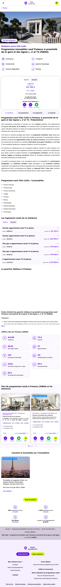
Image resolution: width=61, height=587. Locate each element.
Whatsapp (36, 107)
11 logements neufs (30, 97)
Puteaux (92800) (30, 532)
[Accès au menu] (3, 3)
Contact (30, 107)
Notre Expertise (15, 570)
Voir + (25, 440)
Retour (5, 8)
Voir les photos (10, 40)
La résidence (9, 113)
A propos (15, 564)
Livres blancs (46, 562)
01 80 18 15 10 (23, 554)
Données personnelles (34, 584)
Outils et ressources (45, 569)
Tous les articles (30, 499)
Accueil (7, 529)
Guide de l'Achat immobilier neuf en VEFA (45, 564)
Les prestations (23, 113)
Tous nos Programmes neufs (45, 575)
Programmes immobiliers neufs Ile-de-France (26, 529)
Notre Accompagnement (15, 567)
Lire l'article (7, 491)
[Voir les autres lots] (28, 433)
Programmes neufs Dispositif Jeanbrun (46, 578)
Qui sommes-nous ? (15, 562)
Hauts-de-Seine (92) (48, 529)
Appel (24, 107)
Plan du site (9, 584)
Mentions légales (20, 584)
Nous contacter (38, 554)
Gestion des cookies (49, 584)
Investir (34, 80)
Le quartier (52, 113)
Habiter (26, 80)
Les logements (37, 113)
